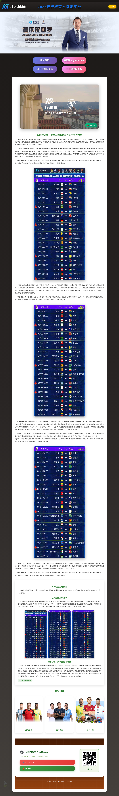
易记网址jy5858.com (74, 60)
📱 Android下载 (28, 762)
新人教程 (44, 60)
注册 (112, 6)
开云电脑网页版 (74, 69)
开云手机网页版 (45, 69)
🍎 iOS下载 (27, 769)
